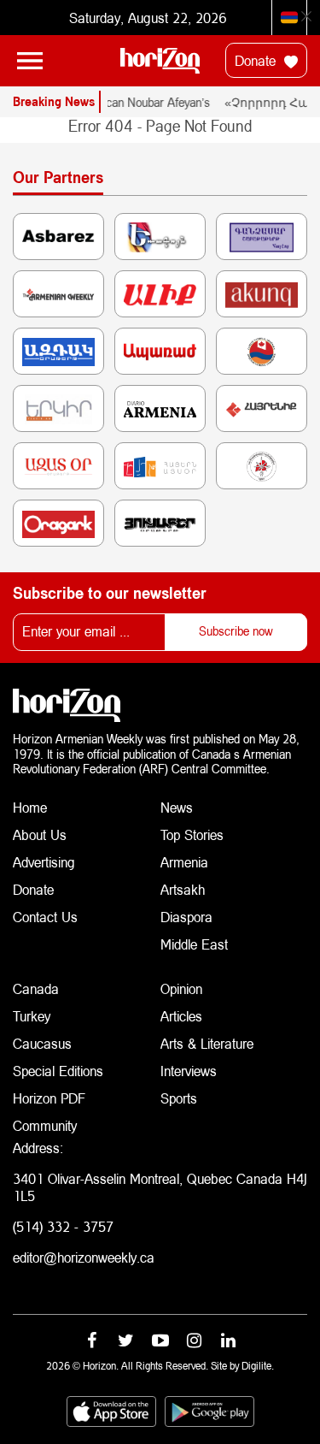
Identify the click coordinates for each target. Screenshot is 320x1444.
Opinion (181, 988)
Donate (257, 60)
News (176, 807)
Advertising (44, 862)
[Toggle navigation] (30, 61)
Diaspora (186, 916)
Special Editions (58, 1070)
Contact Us (45, 916)
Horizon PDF (49, 1098)
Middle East (194, 944)
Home (30, 807)
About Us (40, 834)
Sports (178, 1098)
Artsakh (182, 889)
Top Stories (192, 834)
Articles (181, 1016)
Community (45, 1125)
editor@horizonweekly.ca (83, 1257)
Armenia (184, 862)
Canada (36, 988)
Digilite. (257, 1365)
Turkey (31, 1016)
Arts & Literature (206, 1043)
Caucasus (42, 1043)
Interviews (188, 1070)
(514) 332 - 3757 (63, 1226)
